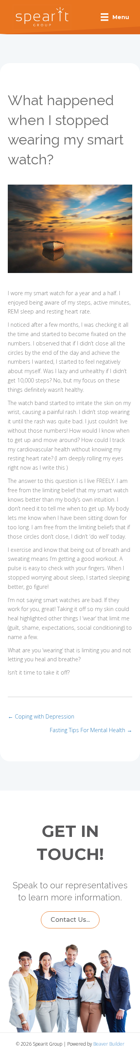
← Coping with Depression (41, 716)
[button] (70, 919)
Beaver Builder (108, 1044)
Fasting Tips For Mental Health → (91, 730)
